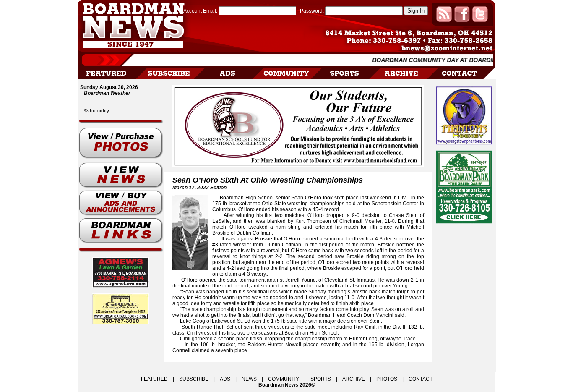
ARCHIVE (353, 379)
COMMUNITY (283, 379)
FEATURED (154, 379)
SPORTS (320, 379)
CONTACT (420, 379)
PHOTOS (386, 379)
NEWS (249, 379)
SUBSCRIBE (193, 379)
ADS (225, 379)
